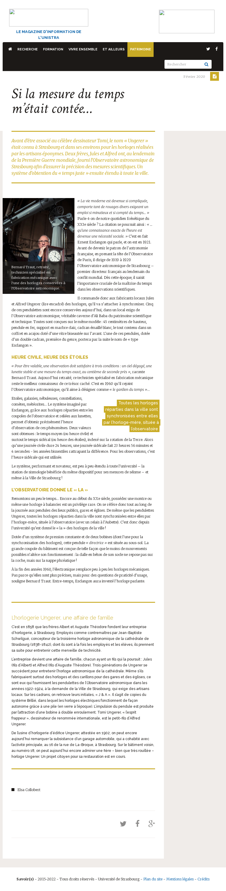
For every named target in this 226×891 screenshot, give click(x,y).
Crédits (203, 879)
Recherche (27, 49)
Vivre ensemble (83, 49)
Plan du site (152, 879)
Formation (53, 49)
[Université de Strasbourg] (187, 21)
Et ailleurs (114, 49)
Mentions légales (180, 879)
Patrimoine (140, 49)
